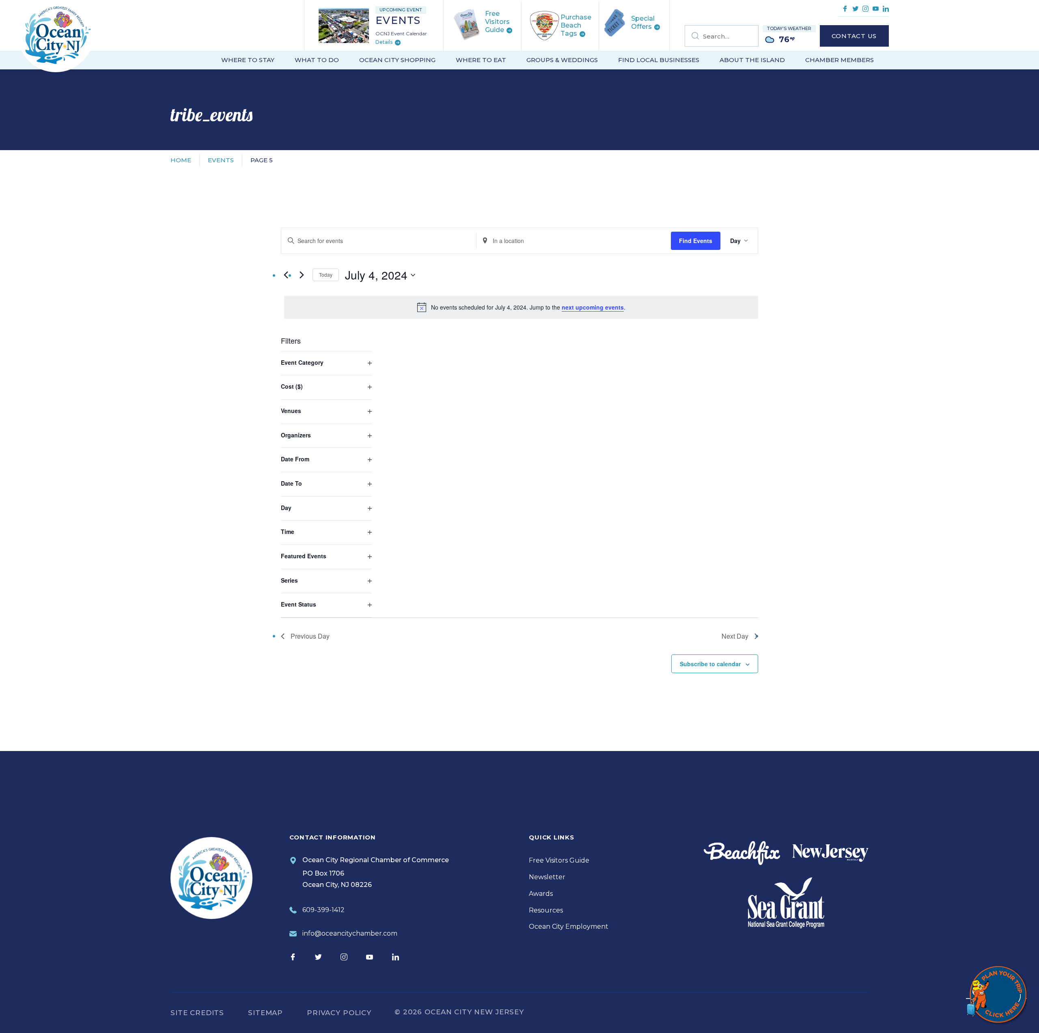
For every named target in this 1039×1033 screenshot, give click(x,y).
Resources (546, 910)
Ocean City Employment (568, 926)
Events (221, 160)
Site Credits (197, 1013)
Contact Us (854, 36)
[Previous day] (286, 275)
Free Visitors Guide (559, 860)
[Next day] (301, 275)
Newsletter (547, 877)
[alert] (521, 307)
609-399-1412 (323, 910)
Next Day (735, 636)
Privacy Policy (339, 1013)
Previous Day (310, 636)
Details (384, 42)
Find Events (695, 241)
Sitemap (265, 1013)
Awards (541, 893)
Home (180, 160)
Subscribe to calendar (710, 664)
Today (325, 274)
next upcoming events (593, 307)
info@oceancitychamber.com (349, 933)
